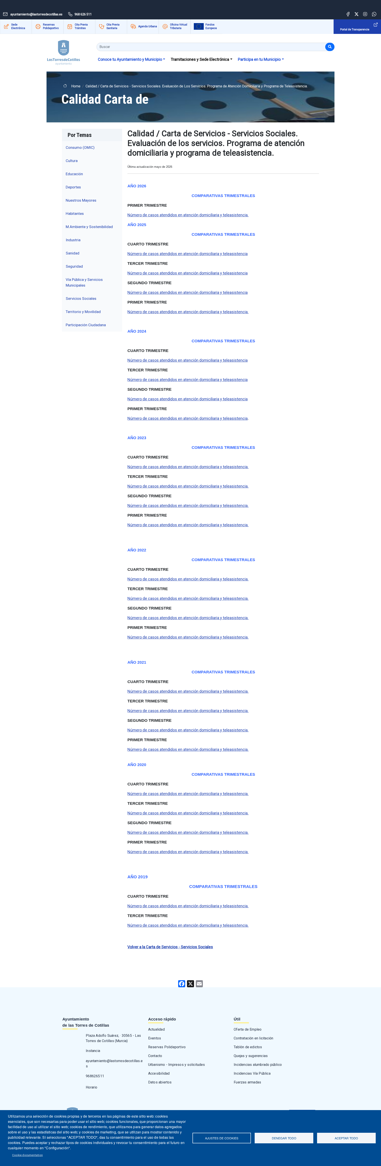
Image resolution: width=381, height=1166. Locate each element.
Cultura (72, 160)
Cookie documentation (27, 1155)
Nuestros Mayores (81, 200)
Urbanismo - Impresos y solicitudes (176, 1065)
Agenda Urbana (147, 26)
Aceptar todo (346, 1138)
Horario (91, 1087)
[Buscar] (329, 47)
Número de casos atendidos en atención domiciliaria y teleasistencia (187, 253)
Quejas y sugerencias (251, 1056)
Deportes (73, 187)
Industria (73, 240)
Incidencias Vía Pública (252, 1073)
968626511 (95, 1076)
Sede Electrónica (18, 26)
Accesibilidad (159, 1073)
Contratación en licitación (253, 1038)
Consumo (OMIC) (80, 147)
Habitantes (75, 213)
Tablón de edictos (248, 1047)
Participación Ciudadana (86, 325)
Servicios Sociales (81, 298)
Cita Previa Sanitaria (113, 26)
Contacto (155, 1056)
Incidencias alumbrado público (258, 1065)
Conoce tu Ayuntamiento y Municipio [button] (130, 59)
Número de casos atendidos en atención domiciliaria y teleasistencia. (187, 215)
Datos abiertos (160, 1082)
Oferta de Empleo (247, 1029)
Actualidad (156, 1029)
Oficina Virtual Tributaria (178, 26)
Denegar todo (284, 1138)
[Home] (63, 51)
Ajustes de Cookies (221, 1138)
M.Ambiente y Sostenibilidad (89, 227)
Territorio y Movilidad (83, 311)
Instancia (93, 1051)
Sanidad (72, 253)
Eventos (154, 1038)
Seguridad (74, 266)
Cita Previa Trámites (81, 26)
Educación (74, 174)
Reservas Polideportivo (51, 26)
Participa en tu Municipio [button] (259, 59)
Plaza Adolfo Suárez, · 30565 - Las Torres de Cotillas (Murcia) (113, 1038)
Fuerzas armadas (247, 1082)
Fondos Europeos (211, 26)
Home (75, 86)
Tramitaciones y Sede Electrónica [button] (200, 59)
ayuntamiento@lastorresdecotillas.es (114, 1063)
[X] (190, 983)
